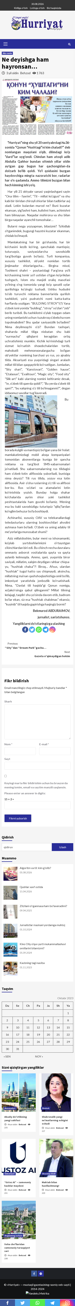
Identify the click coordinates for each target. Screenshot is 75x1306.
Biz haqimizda (54, 7)
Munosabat (10, 1108)
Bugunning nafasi (13, 1235)
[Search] (69, 44)
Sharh (8, 701)
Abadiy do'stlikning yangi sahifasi (15, 1118)
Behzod (25, 73)
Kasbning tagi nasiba (32, 962)
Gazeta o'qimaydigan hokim (52, 654)
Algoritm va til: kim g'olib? (35, 868)
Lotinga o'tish (37, 7)
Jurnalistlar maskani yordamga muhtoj (42, 925)
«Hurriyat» (13, 1284)
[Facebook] (25, 630)
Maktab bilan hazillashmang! (50, 1184)
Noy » (39, 1056)
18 (27, 1034)
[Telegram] (46, 630)
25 (27, 1041)
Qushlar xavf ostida (31, 887)
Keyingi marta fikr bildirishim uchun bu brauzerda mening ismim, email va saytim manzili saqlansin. (36, 785)
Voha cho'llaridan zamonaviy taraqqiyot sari (17, 1248)
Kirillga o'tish (21, 7)
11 (27, 1027)
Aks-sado (7, 53)
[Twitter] (32, 630)
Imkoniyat (10, 1173)
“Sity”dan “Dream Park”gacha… (25, 645)
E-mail (44, 744)
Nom (8, 744)
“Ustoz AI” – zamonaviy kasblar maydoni (17, 1184)
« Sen (7, 1056)
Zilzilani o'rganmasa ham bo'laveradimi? (43, 906)
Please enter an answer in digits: (25, 793)
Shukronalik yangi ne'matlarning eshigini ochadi (55, 1120)
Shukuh (45, 1108)
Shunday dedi (49, 1173)
